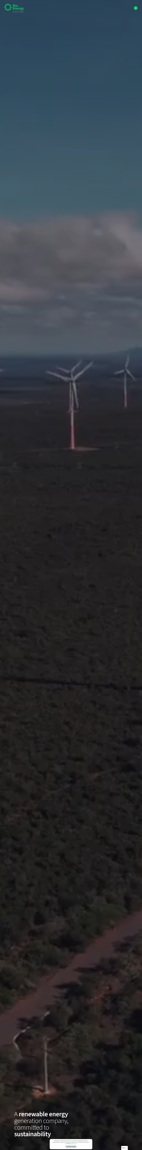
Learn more (74, 1143)
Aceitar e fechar (71, 1146)
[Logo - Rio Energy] (14, 8)
